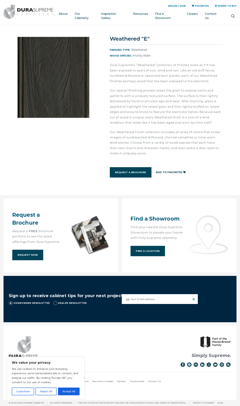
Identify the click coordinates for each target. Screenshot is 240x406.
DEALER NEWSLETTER (72, 303)
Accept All (68, 391)
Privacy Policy (146, 403)
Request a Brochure (130, 172)
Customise (23, 391)
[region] (45, 378)
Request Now (28, 254)
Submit (193, 299)
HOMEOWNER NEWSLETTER (32, 303)
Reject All (46, 391)
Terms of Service (169, 403)
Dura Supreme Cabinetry (29, 12)
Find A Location (148, 251)
